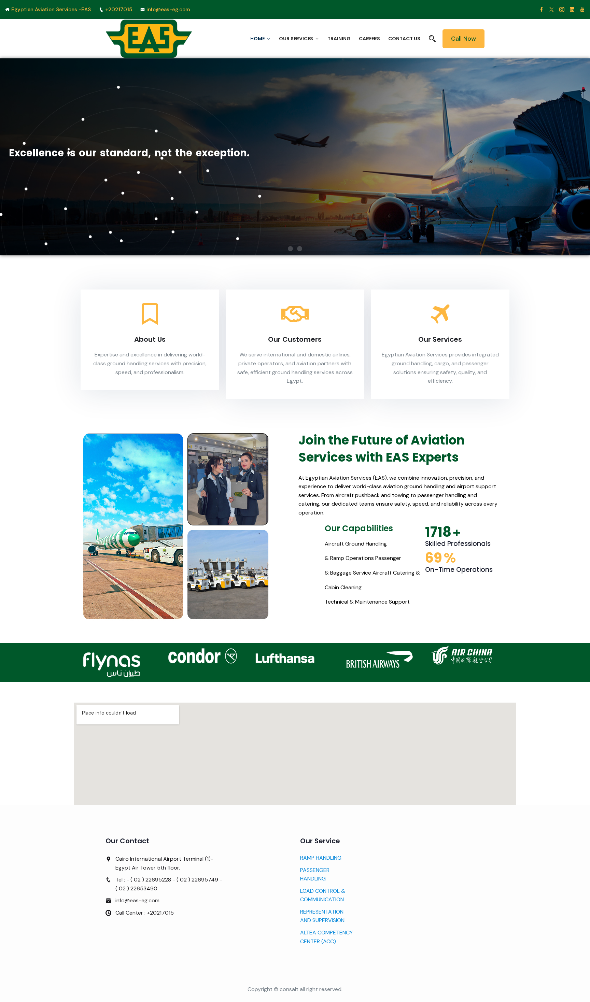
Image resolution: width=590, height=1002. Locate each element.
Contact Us (404, 38)
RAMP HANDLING (320, 857)
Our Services (296, 38)
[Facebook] (541, 9)
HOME (257, 38)
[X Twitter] (551, 9)
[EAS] (149, 39)
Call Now (463, 38)
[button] (290, 248)
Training (339, 38)
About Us (150, 339)
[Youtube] (582, 9)
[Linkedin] (572, 9)
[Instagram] (561, 9)
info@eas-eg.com (168, 9)
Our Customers (295, 339)
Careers (369, 38)
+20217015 (118, 9)
